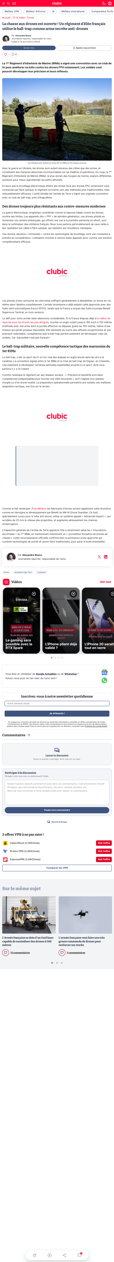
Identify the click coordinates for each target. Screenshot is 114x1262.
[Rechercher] (8, 4)
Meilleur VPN (12, 11)
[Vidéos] (49, 1255)
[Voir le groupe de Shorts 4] (62, 657)
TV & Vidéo (18, 18)
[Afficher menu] (3, 3)
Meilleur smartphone (72, 11)
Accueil (6, 18)
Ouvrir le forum (59, 822)
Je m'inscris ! (57, 713)
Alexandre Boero (23, 36)
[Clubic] (57, 3)
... (19, 450)
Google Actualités (46, 674)
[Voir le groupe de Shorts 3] (58, 657)
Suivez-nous (29, 48)
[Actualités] (34, 1255)
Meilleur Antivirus (35, 11)
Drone (30, 18)
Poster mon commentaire (57, 810)
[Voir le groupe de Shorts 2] (55, 657)
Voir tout (105, 582)
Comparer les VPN (57, 868)
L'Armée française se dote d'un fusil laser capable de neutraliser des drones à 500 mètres (28, 941)
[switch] (104, 3)
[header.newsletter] (14, 4)
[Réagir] (6, 54)
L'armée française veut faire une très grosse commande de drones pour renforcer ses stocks (82, 941)
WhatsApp (70, 674)
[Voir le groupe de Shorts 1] (51, 657)
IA (53, 11)
